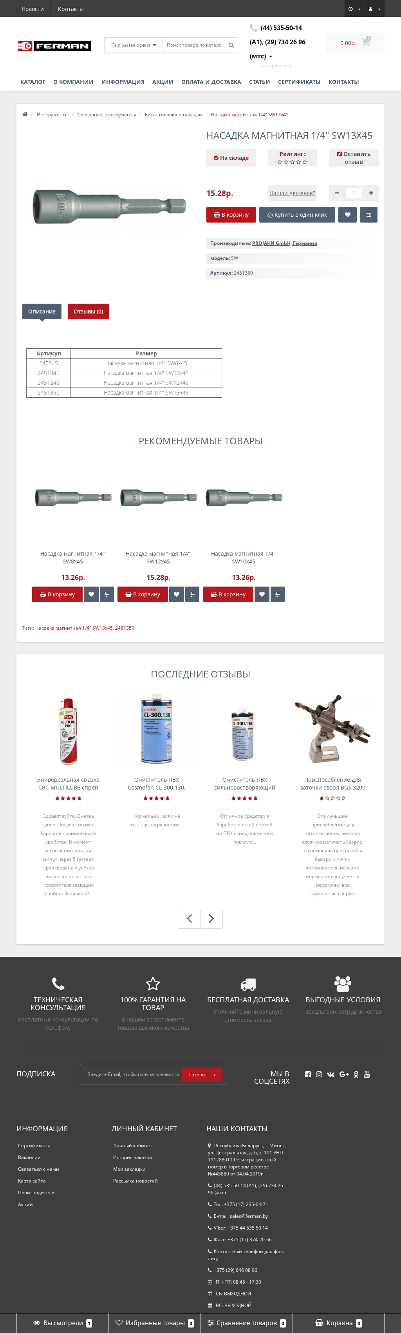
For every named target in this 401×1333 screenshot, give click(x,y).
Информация (123, 81)
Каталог (32, 81)
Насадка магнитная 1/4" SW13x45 (74, 628)
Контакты (71, 9)
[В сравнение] (107, 594)
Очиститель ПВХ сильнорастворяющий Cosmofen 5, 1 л (244, 783)
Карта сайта (32, 1180)
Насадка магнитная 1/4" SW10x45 (243, 557)
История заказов (132, 1157)
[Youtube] (365, 1072)
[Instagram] (317, 1072)
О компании (73, 81)
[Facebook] (306, 1072)
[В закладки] (91, 594)
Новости (33, 9)
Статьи (259, 81)
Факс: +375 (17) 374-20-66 (243, 1239)
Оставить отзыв (357, 157)
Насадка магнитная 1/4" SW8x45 (72, 557)
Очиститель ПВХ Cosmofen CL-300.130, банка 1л (156, 783)
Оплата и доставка (211, 81)
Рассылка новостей (135, 1180)
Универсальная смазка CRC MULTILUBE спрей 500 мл (68, 783)
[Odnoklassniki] (354, 1072)
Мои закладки (129, 1169)
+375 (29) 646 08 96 (235, 1270)
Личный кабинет (132, 1145)
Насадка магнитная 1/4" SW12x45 (158, 557)
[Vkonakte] (328, 1072)
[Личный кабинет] (375, 8)
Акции (162, 81)
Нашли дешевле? (292, 193)
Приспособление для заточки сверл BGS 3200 (332, 783)
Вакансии (29, 1157)
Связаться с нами (38, 1169)
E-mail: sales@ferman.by (241, 1216)
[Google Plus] (342, 1072)
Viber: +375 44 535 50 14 (241, 1227)
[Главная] (25, 114)
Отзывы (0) (88, 311)
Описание (42, 311)
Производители (36, 1192)
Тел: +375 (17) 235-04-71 (241, 1204)
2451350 (124, 628)
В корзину (60, 594)
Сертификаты (299, 81)
